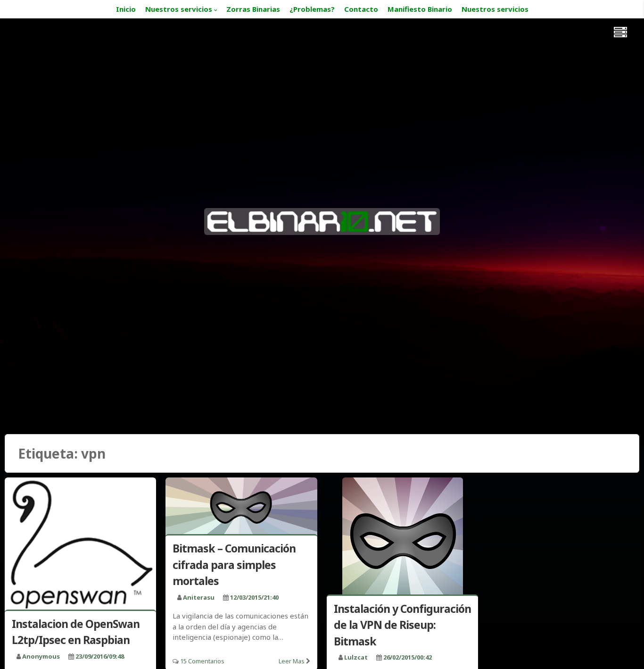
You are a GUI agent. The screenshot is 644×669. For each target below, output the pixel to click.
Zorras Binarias (253, 9)
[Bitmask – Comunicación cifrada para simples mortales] (241, 507)
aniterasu (199, 597)
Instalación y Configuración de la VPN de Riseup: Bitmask (402, 625)
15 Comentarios (202, 661)
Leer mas (292, 661)
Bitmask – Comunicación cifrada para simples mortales (234, 564)
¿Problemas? (312, 9)
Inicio (126, 9)
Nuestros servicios (178, 9)
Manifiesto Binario (420, 9)
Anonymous (41, 656)
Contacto (361, 9)
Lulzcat (356, 657)
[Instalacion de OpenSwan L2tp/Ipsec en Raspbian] (80, 545)
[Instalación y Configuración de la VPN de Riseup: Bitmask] (402, 537)
